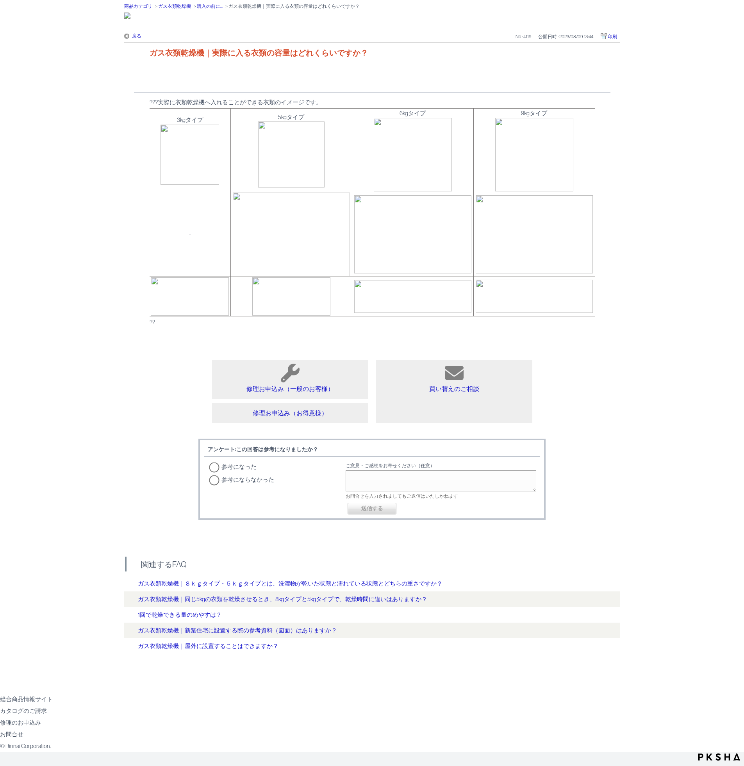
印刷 (612, 36)
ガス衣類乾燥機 (174, 6)
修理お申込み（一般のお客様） (290, 388)
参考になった (239, 466)
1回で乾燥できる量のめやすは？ (180, 614)
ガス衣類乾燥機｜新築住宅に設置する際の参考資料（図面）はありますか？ (237, 630)
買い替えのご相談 (454, 388)
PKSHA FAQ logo (719, 757)
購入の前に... (210, 6)
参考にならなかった (247, 479)
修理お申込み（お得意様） (290, 412)
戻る (136, 36)
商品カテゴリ (138, 6)
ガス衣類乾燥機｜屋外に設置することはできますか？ (208, 646)
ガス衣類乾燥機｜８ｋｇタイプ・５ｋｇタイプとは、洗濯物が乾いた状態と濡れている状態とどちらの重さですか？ (290, 583)
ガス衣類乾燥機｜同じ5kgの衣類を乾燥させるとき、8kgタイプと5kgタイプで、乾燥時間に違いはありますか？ (282, 599)
